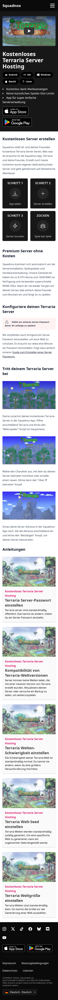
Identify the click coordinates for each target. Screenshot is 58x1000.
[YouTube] (4, 937)
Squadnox (11, 5)
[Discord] (47, 929)
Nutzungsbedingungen (35, 963)
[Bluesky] (39, 929)
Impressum (9, 963)
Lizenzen (28, 970)
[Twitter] (13, 929)
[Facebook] (30, 929)
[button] (29, 31)
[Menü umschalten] (52, 5)
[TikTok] (22, 929)
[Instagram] (4, 929)
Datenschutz (9, 970)
